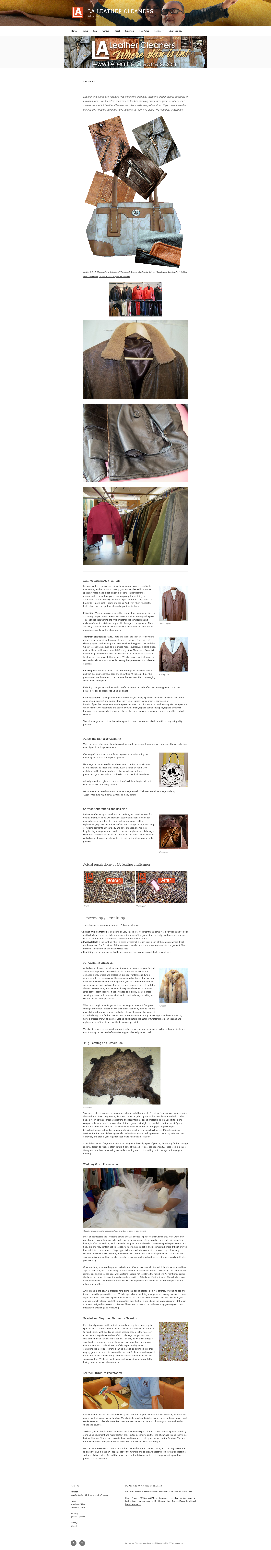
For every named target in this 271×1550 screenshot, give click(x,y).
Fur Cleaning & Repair (146, 272)
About (117, 31)
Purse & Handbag (112, 272)
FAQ (95, 31)
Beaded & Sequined (107, 276)
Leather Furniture (123, 276)
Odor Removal (173, 1501)
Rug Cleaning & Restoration (167, 272)
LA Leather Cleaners (121, 11)
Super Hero (185, 1501)
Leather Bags (130, 1501)
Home (74, 31)
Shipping (191, 1498)
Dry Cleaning (159, 1501)
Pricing (85, 31)
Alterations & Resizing (128, 272)
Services (158, 31)
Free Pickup (144, 31)
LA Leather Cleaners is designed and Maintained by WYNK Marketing (154, 1543)
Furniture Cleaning (145, 1501)
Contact (105, 31)
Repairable (129, 31)
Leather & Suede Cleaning (93, 272)
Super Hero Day (175, 31)
